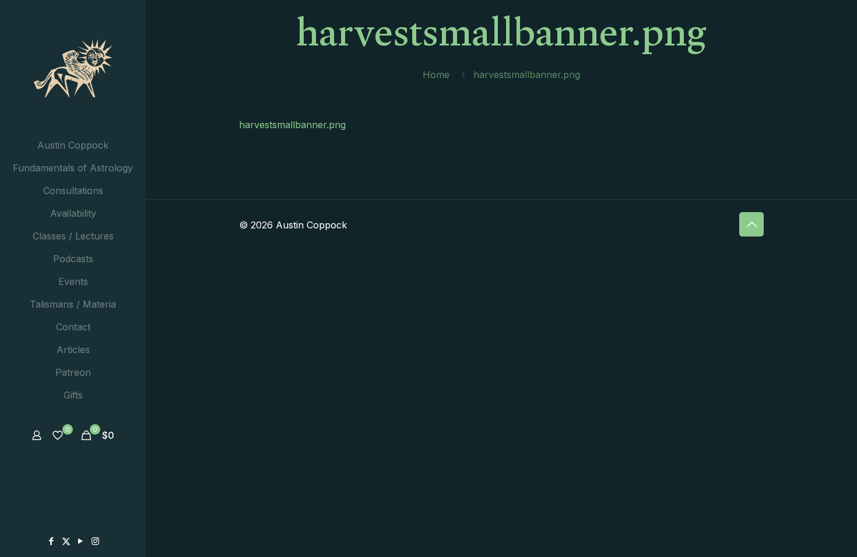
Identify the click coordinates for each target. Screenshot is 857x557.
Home (436, 74)
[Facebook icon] (51, 541)
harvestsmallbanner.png (292, 125)
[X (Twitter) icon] (66, 541)
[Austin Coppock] (73, 67)
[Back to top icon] (751, 224)
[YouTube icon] (80, 541)
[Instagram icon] (95, 541)
